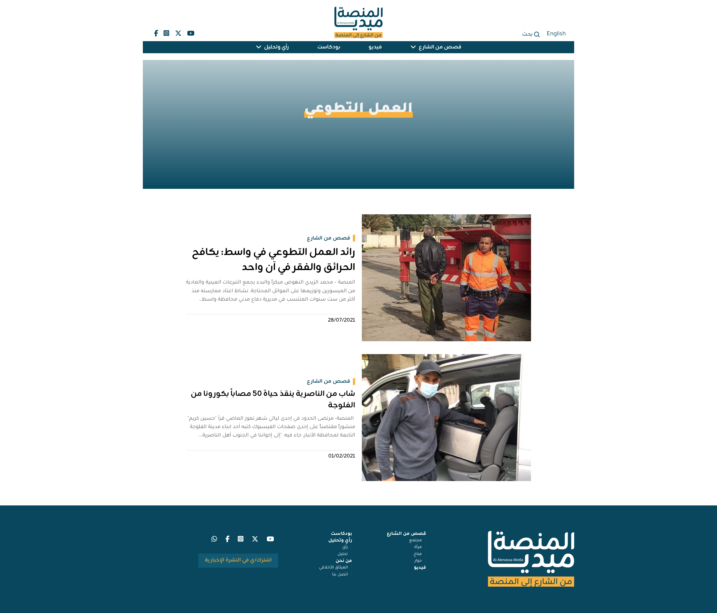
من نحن (344, 561)
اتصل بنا (340, 575)
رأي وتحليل (276, 47)
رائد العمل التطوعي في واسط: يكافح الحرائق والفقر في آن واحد (273, 260)
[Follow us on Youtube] (190, 31)
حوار (418, 561)
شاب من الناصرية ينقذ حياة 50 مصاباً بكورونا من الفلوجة (273, 399)
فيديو (375, 47)
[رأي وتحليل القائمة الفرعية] (258, 47)
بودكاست (328, 47)
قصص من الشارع (440, 47)
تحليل (342, 554)
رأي (345, 547)
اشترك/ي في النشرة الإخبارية (238, 560)
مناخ (418, 554)
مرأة (418, 547)
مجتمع (415, 540)
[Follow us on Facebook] (156, 31)
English (556, 34)
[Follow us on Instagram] (166, 31)
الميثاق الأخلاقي (333, 568)
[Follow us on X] (178, 31)
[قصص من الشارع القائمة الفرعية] (413, 47)
